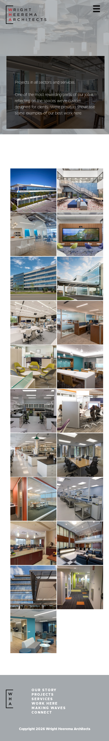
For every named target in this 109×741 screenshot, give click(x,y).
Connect (42, 712)
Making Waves (49, 708)
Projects (43, 694)
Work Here (45, 703)
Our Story (44, 690)
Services (42, 699)
